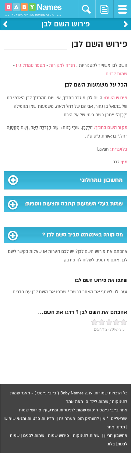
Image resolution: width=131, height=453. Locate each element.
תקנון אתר (116, 427)
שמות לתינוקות (86, 436)
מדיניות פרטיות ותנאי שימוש (29, 419)
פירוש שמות (58, 436)
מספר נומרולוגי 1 (30, 65)
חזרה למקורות (62, 65)
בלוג (111, 444)
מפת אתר (74, 402)
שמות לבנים (116, 74)
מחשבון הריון (115, 436)
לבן (68, 85)
